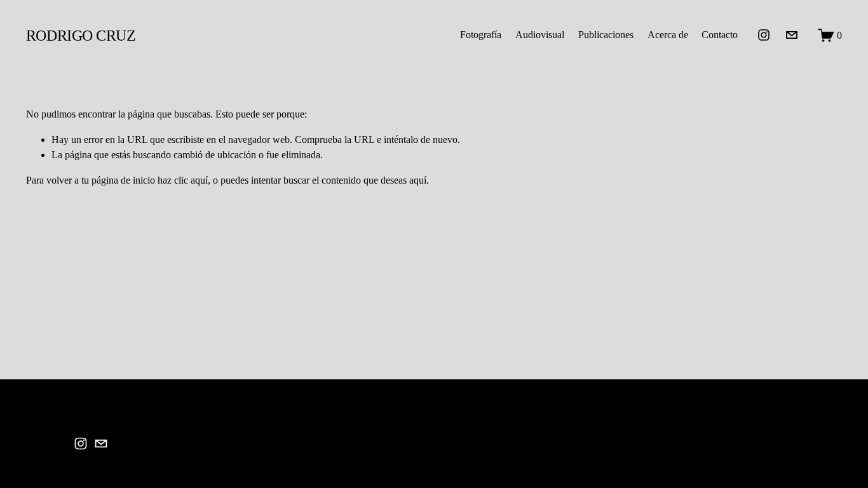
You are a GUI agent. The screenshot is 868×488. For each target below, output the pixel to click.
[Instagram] (764, 35)
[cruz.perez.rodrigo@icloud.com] (792, 35)
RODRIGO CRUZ (80, 35)
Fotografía (480, 34)
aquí (417, 180)
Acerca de (668, 34)
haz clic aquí (183, 180)
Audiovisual (539, 34)
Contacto (720, 34)
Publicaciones (606, 34)
